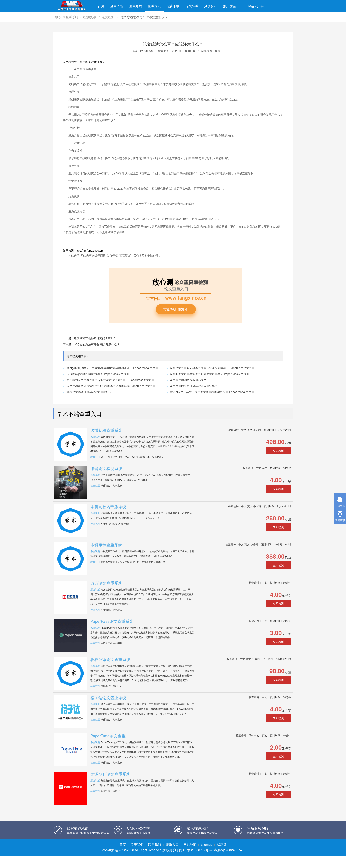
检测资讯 (90, 17)
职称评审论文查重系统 (110, 659)
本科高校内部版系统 (108, 506)
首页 (101, 6)
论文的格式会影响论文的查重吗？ (95, 338)
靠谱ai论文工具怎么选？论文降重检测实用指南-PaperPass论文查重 (212, 392)
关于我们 (137, 844)
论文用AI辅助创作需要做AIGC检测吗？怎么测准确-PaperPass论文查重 (111, 386)
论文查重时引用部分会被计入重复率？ (194, 386)
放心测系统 (147, 51)
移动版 (222, 844)
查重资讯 (154, 6)
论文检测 (108, 17)
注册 (260, 6)
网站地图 (189, 844)
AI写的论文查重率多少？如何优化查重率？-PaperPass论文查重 (209, 374)
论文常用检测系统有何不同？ (188, 380)
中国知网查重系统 (65, 17)
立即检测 (278, 451)
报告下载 (173, 6)
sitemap (206, 844)
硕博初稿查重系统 (106, 430)
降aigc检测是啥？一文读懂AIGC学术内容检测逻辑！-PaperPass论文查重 (112, 368)
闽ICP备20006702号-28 (196, 850)
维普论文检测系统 (106, 468)
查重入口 (172, 844)
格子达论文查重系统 (108, 697)
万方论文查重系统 (106, 583)
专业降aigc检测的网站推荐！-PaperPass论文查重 (98, 374)
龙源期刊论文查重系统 (110, 774)
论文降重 (191, 6)
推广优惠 (229, 6)
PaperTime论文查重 (108, 736)
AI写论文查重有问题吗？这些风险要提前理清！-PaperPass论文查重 (212, 368)
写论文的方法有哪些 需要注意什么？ (97, 344)
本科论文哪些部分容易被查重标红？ (89, 392)
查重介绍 (135, 6)
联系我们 (154, 844)
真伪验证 (210, 6)
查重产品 (116, 6)
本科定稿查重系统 (106, 545)
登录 (251, 6)
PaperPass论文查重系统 (111, 621)
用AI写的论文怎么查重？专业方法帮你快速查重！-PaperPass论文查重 (110, 380)
